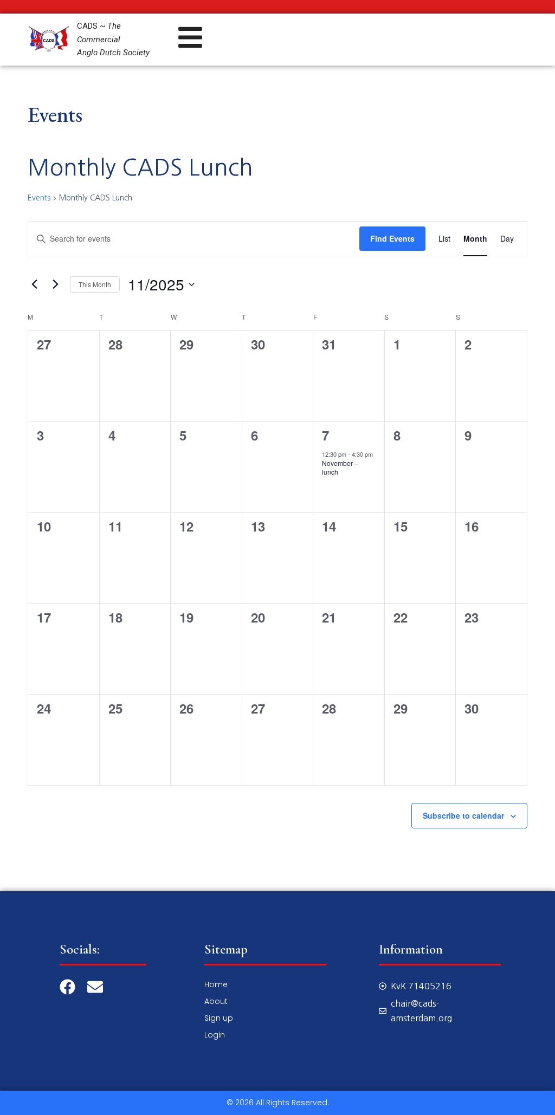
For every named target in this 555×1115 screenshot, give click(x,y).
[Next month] (55, 284)
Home (216, 984)
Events (39, 198)
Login (214, 1034)
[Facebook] (67, 987)
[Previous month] (34, 284)
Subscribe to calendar (463, 815)
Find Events (392, 238)
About (216, 1001)
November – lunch (340, 467)
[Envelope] (95, 987)
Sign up (218, 1018)
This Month (95, 284)
